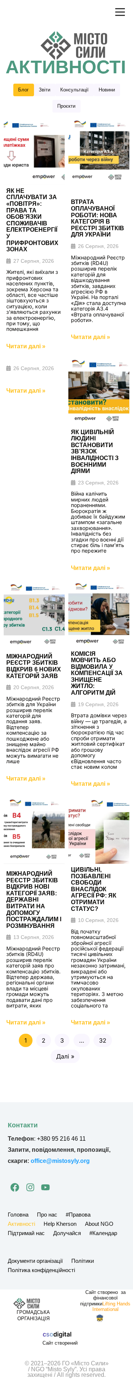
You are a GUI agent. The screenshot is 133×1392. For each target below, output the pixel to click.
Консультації (74, 90)
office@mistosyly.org (60, 1161)
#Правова (78, 1214)
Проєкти (66, 106)
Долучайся (67, 1233)
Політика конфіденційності (41, 1270)
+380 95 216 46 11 (61, 1139)
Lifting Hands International (111, 1306)
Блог (23, 90)
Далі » (65, 1056)
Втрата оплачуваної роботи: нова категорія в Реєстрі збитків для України (97, 218)
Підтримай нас (26, 1233)
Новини (107, 90)
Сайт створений (60, 1343)
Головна (18, 1214)
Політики (82, 1261)
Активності (21, 1224)
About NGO (99, 1224)
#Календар (103, 1233)
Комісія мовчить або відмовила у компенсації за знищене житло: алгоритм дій (97, 673)
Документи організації (35, 1261)
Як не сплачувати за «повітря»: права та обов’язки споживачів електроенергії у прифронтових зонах (32, 220)
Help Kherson (60, 1224)
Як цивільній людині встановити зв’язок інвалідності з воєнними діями (95, 451)
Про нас (47, 1214)
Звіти (44, 90)
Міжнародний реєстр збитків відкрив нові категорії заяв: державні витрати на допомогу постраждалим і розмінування (33, 900)
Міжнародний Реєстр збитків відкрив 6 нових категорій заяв (33, 666)
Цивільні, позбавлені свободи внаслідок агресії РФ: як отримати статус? (93, 889)
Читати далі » (25, 346)
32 (102, 1040)
